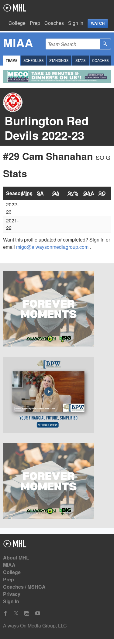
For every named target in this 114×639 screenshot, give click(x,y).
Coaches (54, 22)
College (17, 22)
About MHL (16, 557)
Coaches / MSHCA (24, 586)
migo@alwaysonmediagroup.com (53, 246)
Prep (35, 22)
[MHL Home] (14, 545)
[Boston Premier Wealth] (57, 396)
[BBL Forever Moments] (57, 309)
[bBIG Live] (57, 482)
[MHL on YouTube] (37, 613)
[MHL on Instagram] (26, 613)
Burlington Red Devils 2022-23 (46, 128)
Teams (11, 60)
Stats (80, 60)
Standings (58, 60)
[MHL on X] (16, 613)
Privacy (11, 593)
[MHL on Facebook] (5, 613)
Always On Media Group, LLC (35, 625)
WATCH (98, 23)
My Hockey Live (14, 8)
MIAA (9, 564)
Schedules (33, 60)
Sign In (75, 22)
